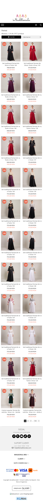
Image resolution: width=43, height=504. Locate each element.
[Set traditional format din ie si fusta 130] (10, 272)
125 (35, 421)
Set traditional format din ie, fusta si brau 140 (10, 127)
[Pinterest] (18, 436)
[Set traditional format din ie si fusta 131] (32, 241)
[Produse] (2, 25)
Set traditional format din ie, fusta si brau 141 (32, 96)
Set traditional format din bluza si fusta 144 (10, 64)
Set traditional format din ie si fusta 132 (11, 253)
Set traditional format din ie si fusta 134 (11, 222)
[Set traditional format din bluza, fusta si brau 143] (32, 51)
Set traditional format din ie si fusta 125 (11, 380)
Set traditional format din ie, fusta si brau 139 (32, 127)
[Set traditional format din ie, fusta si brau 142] (10, 83)
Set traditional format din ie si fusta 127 (32, 317)
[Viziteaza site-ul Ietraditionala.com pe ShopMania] (21, 498)
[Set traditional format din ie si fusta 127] (32, 304)
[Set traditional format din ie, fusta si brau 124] (32, 367)
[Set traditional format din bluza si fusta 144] (10, 51)
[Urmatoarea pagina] (38, 421)
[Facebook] (14, 436)
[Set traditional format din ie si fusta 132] (10, 241)
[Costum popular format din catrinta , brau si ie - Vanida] (10, 398)
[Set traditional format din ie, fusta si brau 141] (32, 83)
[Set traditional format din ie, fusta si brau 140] (10, 114)
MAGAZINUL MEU (20, 455)
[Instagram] (29, 436)
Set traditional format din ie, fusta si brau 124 (32, 380)
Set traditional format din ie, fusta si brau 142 (10, 96)
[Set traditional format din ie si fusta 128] (32, 272)
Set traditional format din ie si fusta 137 (32, 159)
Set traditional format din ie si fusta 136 (11, 190)
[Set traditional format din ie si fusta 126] (32, 335)
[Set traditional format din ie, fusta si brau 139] (32, 114)
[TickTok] (25, 436)
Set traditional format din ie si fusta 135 (32, 190)
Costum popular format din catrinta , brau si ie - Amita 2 (32, 411)
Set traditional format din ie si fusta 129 (11, 317)
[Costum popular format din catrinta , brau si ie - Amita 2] (32, 398)
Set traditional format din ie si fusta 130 (11, 285)
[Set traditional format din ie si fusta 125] (10, 367)
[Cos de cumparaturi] (36, 25)
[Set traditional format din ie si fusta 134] (10, 209)
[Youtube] (21, 436)
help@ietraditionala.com (22, 448)
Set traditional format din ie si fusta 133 (32, 222)
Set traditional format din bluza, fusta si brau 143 (32, 64)
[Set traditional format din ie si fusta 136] (10, 178)
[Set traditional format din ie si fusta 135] (32, 178)
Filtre (12, 37)
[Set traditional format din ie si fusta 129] (10, 304)
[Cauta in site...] (40, 25)
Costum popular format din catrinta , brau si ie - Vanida (11, 411)
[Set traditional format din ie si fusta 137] (32, 146)
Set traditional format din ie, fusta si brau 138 (10, 159)
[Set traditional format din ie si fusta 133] (32, 209)
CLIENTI (21, 459)
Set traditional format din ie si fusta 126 (32, 348)
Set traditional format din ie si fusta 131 (32, 253)
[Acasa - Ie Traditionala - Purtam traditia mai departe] (22, 17)
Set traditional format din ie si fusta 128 (32, 285)
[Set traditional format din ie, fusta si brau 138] (10, 146)
